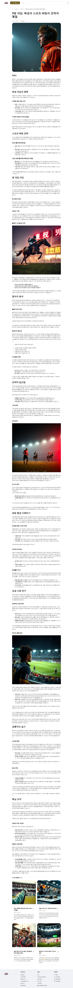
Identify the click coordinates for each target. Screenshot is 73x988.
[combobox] (44, 3)
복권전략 (22, 9)
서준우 (16, 21)
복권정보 (17, 9)
